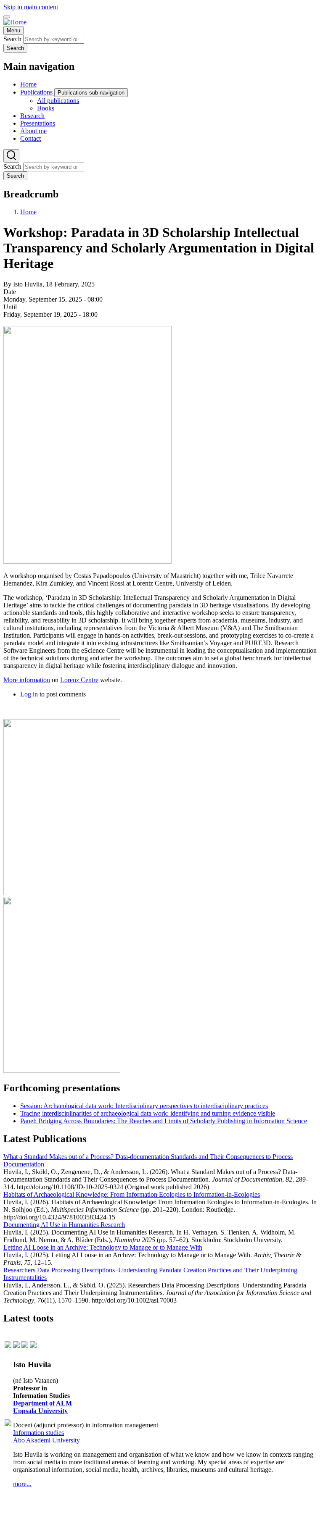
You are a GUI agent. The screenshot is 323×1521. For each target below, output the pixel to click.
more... (22, 1483)
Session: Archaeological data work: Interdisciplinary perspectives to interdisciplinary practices (144, 1105)
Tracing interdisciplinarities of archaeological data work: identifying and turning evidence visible (147, 1113)
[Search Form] (11, 156)
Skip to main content (30, 7)
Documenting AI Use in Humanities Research (64, 1224)
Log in (29, 694)
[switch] (6, 17)
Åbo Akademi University (46, 1440)
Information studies (38, 1432)
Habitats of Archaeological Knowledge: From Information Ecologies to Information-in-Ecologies (131, 1194)
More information (26, 679)
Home (28, 211)
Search (12, 38)
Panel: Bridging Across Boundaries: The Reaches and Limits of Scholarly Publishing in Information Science (163, 1120)
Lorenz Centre (79, 679)
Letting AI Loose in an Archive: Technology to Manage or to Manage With (102, 1247)
